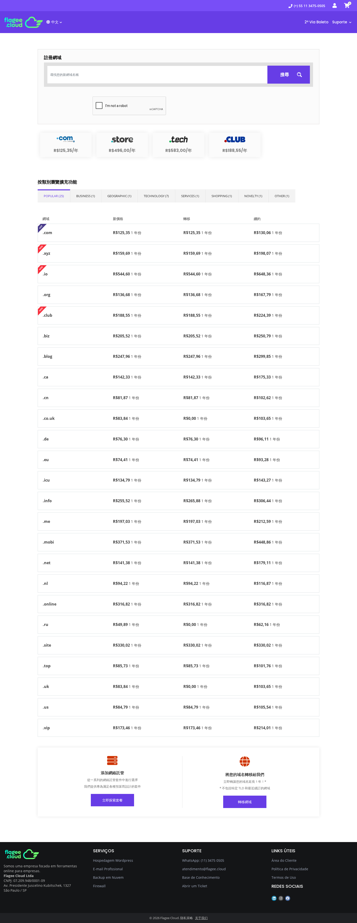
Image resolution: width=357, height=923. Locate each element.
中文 (55, 22)
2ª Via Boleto (316, 22)
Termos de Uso (284, 877)
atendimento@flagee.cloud (204, 869)
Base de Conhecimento (201, 877)
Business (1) (85, 196)
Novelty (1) (253, 196)
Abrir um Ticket (194, 886)
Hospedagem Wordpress (113, 860)
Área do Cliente (284, 860)
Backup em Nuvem (108, 877)
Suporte (340, 22)
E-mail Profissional (108, 869)
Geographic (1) (119, 196)
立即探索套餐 (112, 800)
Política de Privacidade (290, 869)
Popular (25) (54, 196)
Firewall (99, 886)
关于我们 (201, 918)
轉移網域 (245, 802)
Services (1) (190, 196)
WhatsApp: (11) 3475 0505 (203, 860)
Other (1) (282, 196)
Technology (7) (156, 196)
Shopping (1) (222, 196)
